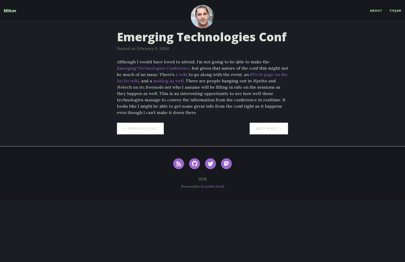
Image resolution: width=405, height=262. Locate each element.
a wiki (182, 74)
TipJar (395, 10)
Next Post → (269, 128)
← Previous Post (140, 128)
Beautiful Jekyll (212, 186)
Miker (10, 10)
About (376, 10)
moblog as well (168, 81)
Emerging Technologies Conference (153, 68)
